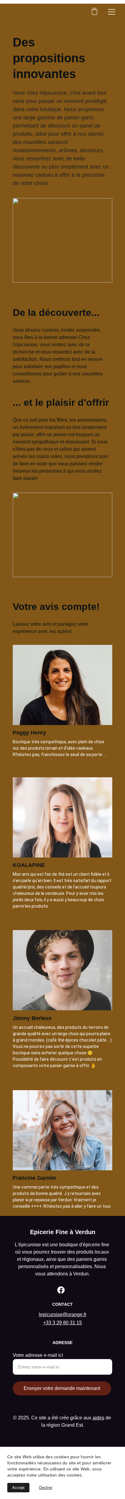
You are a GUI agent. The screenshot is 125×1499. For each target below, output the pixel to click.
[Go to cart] (94, 11)
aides (98, 1417)
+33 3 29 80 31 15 (62, 1322)
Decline (45, 1487)
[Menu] (111, 12)
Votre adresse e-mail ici (38, 1355)
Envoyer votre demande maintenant (62, 1388)
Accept (18, 1487)
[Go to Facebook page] (61, 1290)
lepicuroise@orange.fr (62, 1314)
